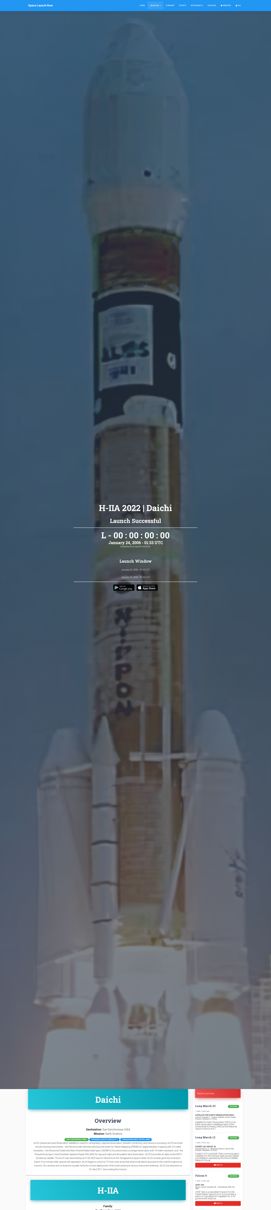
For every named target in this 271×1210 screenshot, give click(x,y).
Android (226, 5)
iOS (239, 5)
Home (142, 5)
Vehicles (211, 5)
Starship (170, 5)
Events (182, 5)
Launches (155, 5)
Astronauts (197, 5)
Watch (219, 1165)
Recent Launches (205, 1093)
